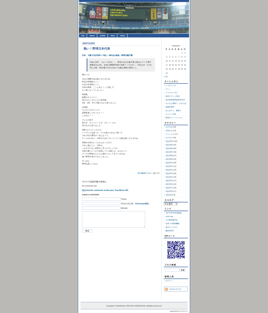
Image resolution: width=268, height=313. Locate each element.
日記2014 (169, 177)
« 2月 (166, 77)
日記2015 (169, 180)
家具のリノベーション (174, 118)
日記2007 (143, 173)
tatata (122, 36)
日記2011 (169, 166)
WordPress (183, 311)
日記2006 (169, 148)
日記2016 (169, 184)
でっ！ (168, 89)
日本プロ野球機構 (172, 223)
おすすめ (169, 127)
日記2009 (169, 159)
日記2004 (169, 141)
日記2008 (169, 155)
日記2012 (169, 170)
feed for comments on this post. (98, 190)
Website (124, 208)
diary (113, 36)
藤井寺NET (170, 231)
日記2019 (169, 195)
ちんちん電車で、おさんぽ (176, 103)
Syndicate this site (175, 289)
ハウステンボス (172, 93)
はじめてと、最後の (173, 110)
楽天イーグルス (172, 227)
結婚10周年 (170, 107)
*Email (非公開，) (135, 204)
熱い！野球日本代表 (97, 48)
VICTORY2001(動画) (174, 213)
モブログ (169, 138)
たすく (150, 173)
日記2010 (169, 163)
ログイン (169, 281)
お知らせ (169, 130)
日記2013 (169, 173)
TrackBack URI (121, 190)
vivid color (169, 216)
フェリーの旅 (171, 114)
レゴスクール (171, 85)
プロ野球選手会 (172, 220)
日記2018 (169, 191)
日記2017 (169, 188)
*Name (124, 199)
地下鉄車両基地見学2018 (175, 100)
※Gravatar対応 (141, 204)
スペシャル (170, 134)
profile (102, 36)
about (92, 36)
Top (82, 36)
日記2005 (169, 145)
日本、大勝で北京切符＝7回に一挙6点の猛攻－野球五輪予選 (107, 55)
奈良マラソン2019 (173, 96)
